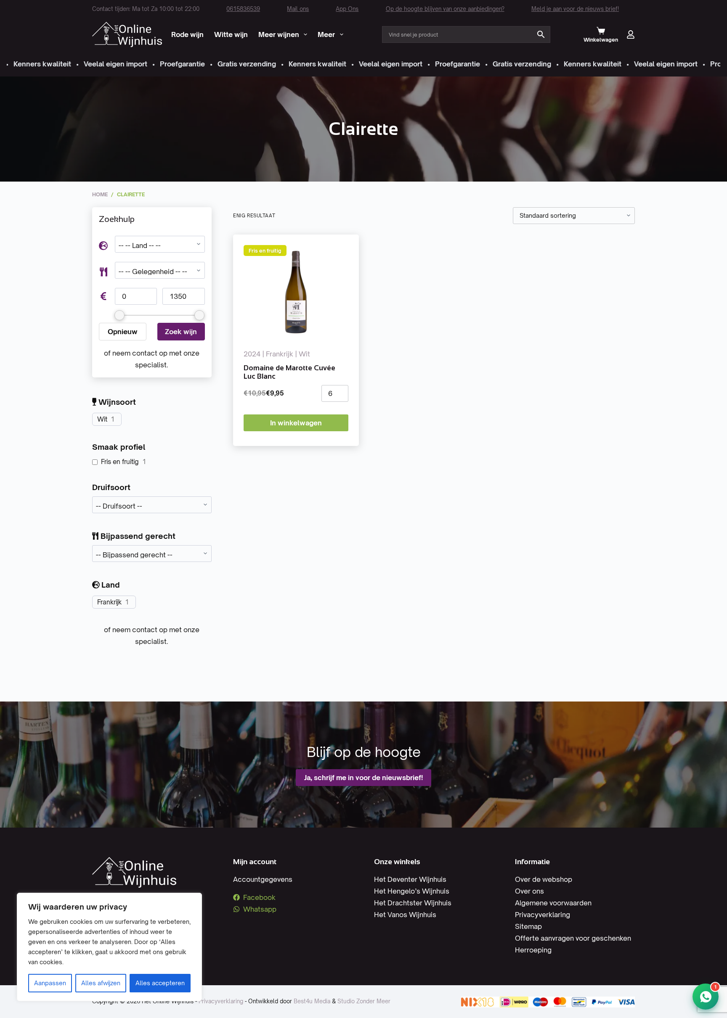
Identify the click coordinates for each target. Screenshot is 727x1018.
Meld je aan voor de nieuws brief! (575, 8)
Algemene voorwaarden (553, 903)
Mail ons (298, 8)
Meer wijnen (278, 34)
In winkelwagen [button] (296, 423)
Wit (102, 419)
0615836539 (243, 8)
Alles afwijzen (100, 982)
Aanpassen (50, 982)
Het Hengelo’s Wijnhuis (411, 891)
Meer (326, 34)
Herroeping (533, 950)
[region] (109, 947)
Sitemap (528, 926)
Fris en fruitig (120, 462)
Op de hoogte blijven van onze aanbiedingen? (445, 8)
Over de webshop (543, 879)
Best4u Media (312, 1001)
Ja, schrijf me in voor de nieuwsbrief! (363, 777)
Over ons (529, 891)
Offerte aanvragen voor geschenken (573, 938)
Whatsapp (259, 909)
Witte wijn (231, 34)
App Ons (347, 8)
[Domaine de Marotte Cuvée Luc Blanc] (296, 291)
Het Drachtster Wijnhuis (412, 903)
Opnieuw (123, 331)
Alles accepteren (160, 982)
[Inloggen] (630, 34)
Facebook (259, 897)
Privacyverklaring (542, 914)
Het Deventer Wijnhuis (410, 879)
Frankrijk (109, 602)
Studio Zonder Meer (363, 1001)
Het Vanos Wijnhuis (405, 914)
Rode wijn (187, 34)
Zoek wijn (181, 331)
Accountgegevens (262, 879)
